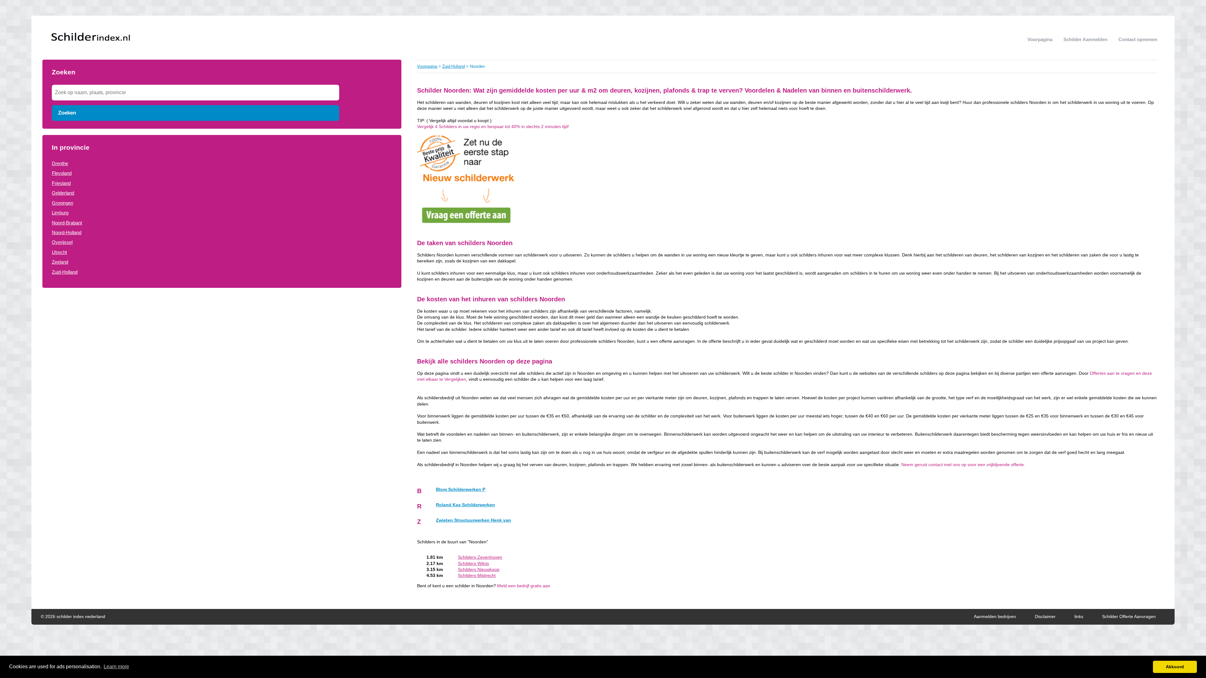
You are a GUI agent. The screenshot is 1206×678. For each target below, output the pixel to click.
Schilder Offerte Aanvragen (1129, 616)
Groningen (62, 203)
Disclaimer (1045, 616)
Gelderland (63, 193)
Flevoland (62, 173)
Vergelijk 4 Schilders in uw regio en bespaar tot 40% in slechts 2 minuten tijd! (493, 126)
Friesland (61, 183)
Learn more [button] (116, 666)
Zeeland (60, 262)
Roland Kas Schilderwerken (465, 505)
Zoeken (67, 113)
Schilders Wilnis (473, 563)
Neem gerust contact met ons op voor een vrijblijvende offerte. (963, 464)
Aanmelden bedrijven (995, 616)
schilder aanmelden (1085, 39)
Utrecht (59, 252)
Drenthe (60, 163)
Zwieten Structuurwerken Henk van (473, 520)
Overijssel (62, 242)
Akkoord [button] (1175, 666)
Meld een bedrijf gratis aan (523, 586)
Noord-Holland (66, 232)
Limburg (60, 212)
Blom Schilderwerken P (460, 489)
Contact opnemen (1137, 39)
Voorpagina (1039, 39)
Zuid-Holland (65, 272)
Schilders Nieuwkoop (478, 569)
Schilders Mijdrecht (477, 575)
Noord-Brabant (67, 222)
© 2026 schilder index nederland (73, 616)
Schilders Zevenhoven (480, 557)
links (1078, 616)
